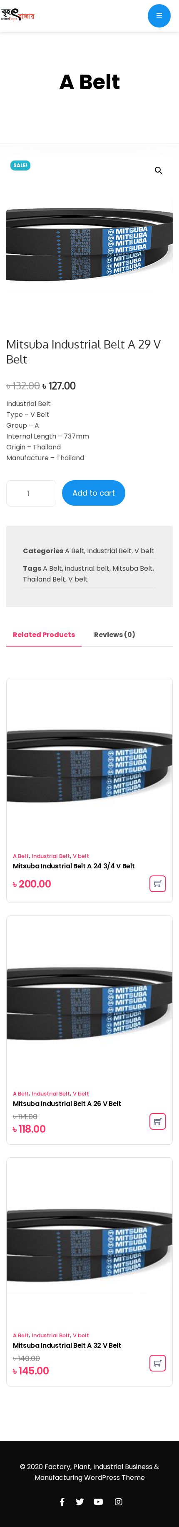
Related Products (44, 634)
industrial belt (87, 568)
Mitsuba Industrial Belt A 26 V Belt (67, 1103)
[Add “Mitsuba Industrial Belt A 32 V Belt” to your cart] (157, 1363)
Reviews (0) (114, 634)
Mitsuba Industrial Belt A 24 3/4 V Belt (74, 866)
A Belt (74, 551)
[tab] (44, 635)
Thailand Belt (44, 579)
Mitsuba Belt (132, 568)
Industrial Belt (109, 551)
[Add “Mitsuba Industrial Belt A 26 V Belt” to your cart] (157, 1121)
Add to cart (93, 493)
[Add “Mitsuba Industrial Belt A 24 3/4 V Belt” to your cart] (157, 883)
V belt (144, 551)
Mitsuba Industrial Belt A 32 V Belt (67, 1345)
